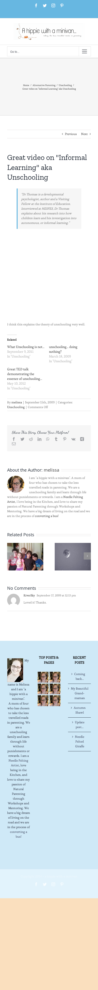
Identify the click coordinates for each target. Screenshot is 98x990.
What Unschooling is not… (25, 347)
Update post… (79, 724)
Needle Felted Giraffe (79, 741)
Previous (71, 134)
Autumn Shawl (80, 710)
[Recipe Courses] (54, 689)
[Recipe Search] (54, 700)
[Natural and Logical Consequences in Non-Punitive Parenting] (73, 556)
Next (84, 134)
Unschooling (16, 407)
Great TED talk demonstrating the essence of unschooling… (24, 374)
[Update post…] (25, 556)
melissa (16, 402)
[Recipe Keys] (43, 677)
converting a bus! (47, 516)
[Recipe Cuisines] (43, 689)
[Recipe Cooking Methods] (43, 700)
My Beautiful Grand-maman (79, 693)
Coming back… (79, 676)
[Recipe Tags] (54, 677)
